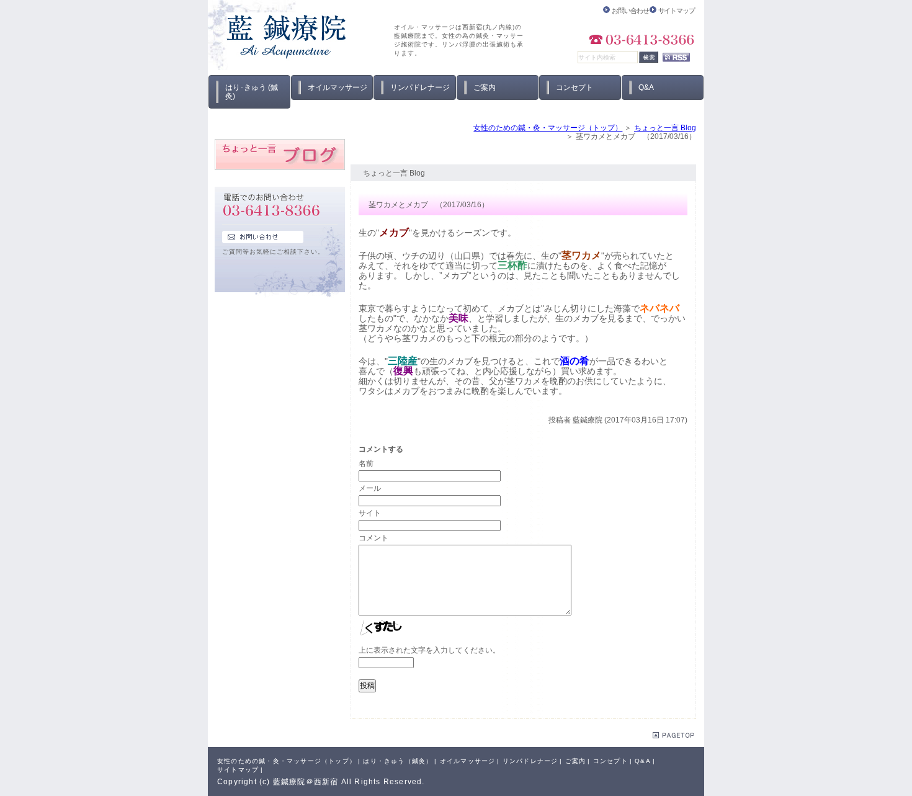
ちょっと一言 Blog (665, 127)
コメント (373, 538)
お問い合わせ (630, 10)
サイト (370, 513)
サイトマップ (676, 10)
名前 (366, 463)
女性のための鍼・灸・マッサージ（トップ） (547, 127)
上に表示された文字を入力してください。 (429, 650)
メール (370, 488)
